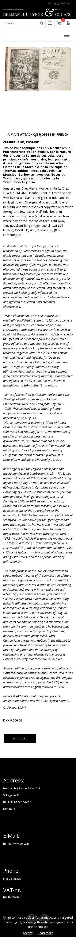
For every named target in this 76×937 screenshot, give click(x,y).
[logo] (38, 13)
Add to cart (20, 738)
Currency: (56, 3)
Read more (45, 933)
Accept (28, 933)
